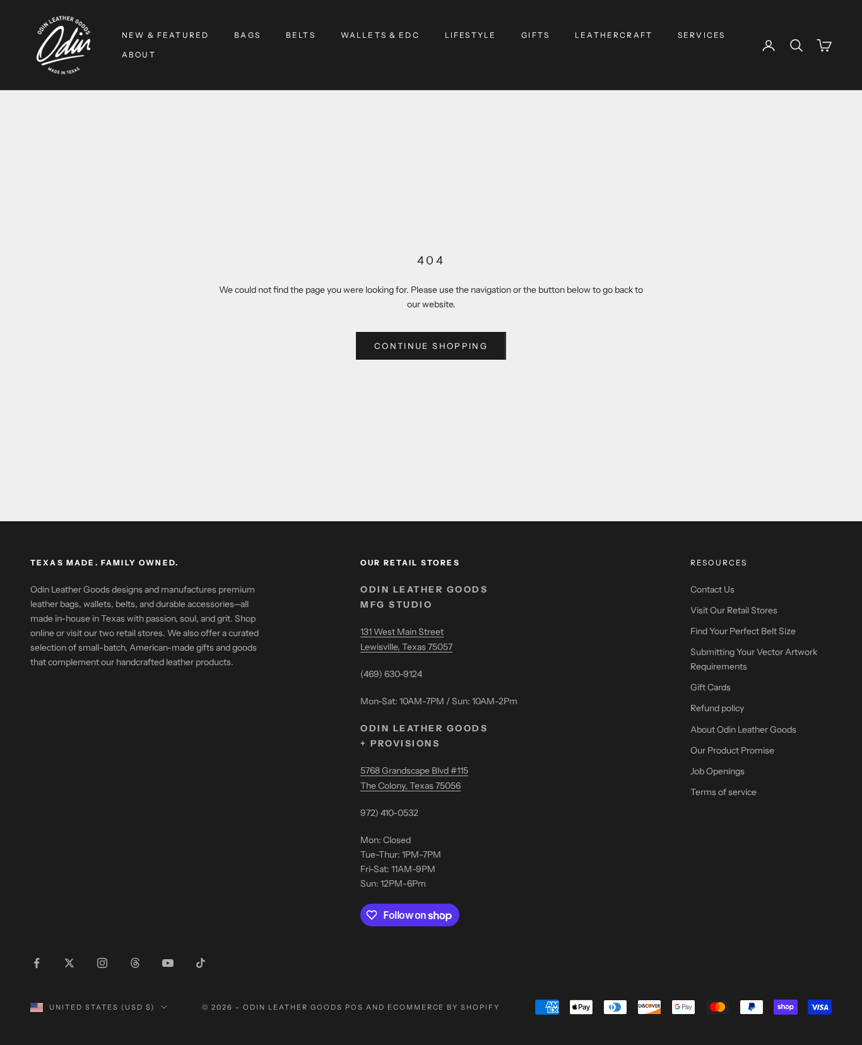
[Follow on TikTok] (200, 963)
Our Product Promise (732, 750)
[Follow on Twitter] (69, 963)
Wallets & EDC (380, 35)
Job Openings (717, 771)
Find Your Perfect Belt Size (743, 631)
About (139, 54)
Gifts (535, 35)
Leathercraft (613, 35)
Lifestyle (470, 35)
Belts (301, 35)
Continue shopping (431, 346)
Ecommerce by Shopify (443, 1007)
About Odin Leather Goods (743, 729)
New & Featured (165, 35)
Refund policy (717, 708)
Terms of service (723, 792)
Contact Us (712, 589)
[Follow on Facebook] (36, 963)
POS (354, 1007)
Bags (247, 35)
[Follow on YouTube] (168, 963)
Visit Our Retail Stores (733, 610)
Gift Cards (710, 687)
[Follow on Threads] (135, 963)
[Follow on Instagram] (102, 963)
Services (701, 35)
